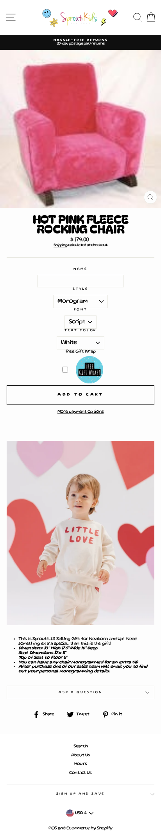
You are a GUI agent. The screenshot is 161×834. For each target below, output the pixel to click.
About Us (80, 755)
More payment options (80, 412)
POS (52, 828)
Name (80, 269)
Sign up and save (80, 793)
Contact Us (80, 773)
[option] (80, 42)
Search (80, 746)
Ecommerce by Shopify (89, 828)
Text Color (80, 330)
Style (80, 288)
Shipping (60, 245)
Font (81, 309)
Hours (80, 764)
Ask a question (80, 692)
